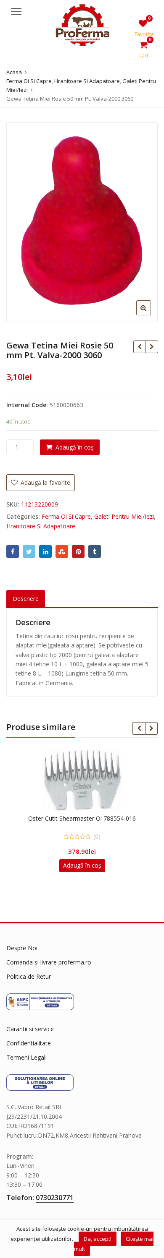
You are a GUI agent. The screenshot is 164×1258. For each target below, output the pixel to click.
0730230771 (55, 1197)
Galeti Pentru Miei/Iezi (124, 516)
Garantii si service (30, 1029)
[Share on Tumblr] (94, 551)
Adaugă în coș (75, 447)
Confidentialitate (28, 1043)
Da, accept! (97, 1238)
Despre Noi (21, 948)
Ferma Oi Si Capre (66, 516)
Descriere (26, 599)
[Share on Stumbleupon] (62, 551)
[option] (82, 222)
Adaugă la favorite (44, 482)
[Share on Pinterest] (78, 551)
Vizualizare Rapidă (86, 818)
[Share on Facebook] (12, 551)
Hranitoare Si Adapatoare (40, 526)
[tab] (25, 599)
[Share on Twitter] (29, 551)
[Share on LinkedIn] (45, 551)
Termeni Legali (26, 1057)
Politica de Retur (28, 976)
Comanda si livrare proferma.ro (48, 962)
